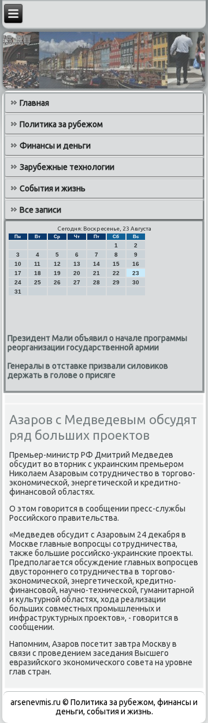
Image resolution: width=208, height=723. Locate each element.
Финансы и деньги (55, 145)
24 (17, 282)
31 (17, 291)
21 (96, 273)
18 (37, 273)
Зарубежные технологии (67, 167)
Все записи (40, 209)
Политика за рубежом (61, 124)
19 (57, 273)
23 (135, 273)
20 (76, 273)
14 (96, 264)
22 (116, 273)
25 (37, 282)
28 (96, 282)
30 (135, 282)
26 (57, 282)
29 (116, 282)
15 (116, 264)
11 (37, 264)
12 (57, 264)
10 (17, 264)
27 (76, 282)
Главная (34, 102)
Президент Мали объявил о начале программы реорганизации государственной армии (97, 342)
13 (76, 264)
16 (135, 264)
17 (17, 273)
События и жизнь (53, 188)
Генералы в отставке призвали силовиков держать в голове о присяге (88, 370)
